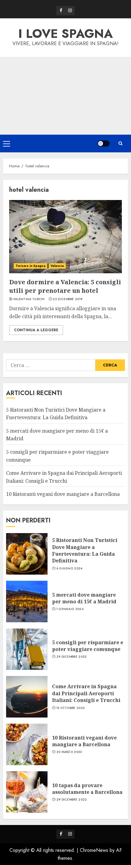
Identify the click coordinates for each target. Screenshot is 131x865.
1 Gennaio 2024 (69, 609)
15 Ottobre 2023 (70, 708)
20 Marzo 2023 (69, 752)
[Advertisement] (65, 96)
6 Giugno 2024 (69, 568)
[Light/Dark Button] (103, 143)
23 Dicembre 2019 (67, 299)
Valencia (57, 265)
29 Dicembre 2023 (71, 657)
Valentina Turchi (29, 299)
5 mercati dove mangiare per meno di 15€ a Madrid (84, 598)
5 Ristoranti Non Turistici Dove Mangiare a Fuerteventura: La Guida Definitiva (84, 550)
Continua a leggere (36, 330)
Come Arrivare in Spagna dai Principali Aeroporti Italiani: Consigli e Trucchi (86, 693)
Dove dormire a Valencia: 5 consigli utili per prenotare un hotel (65, 286)
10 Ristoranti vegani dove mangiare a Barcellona (63, 494)
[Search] (120, 143)
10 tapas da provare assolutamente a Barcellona (87, 788)
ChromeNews (94, 850)
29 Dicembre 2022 (71, 800)
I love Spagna (65, 33)
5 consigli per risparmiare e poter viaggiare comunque (87, 645)
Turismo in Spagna (30, 265)
